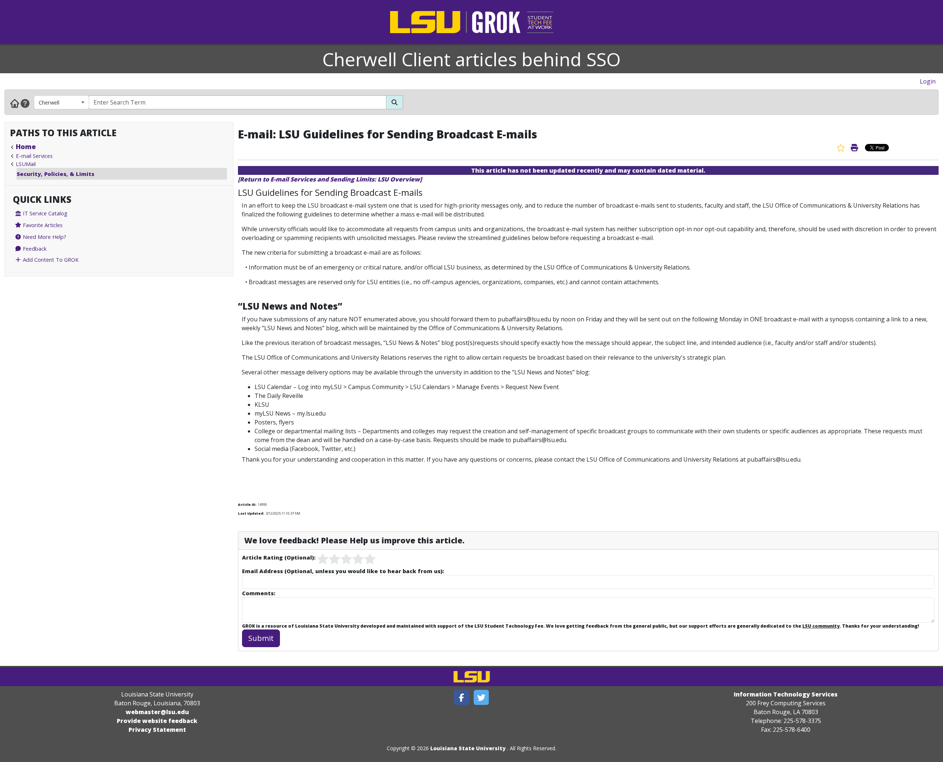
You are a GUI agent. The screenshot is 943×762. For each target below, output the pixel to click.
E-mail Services (34, 155)
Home (26, 146)
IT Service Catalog (44, 213)
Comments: (258, 593)
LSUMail (26, 163)
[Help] (25, 103)
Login (928, 81)
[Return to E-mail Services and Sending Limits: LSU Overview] (330, 179)
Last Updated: (251, 513)
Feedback (33, 248)
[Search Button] (394, 102)
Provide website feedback (157, 721)
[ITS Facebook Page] (461, 697)
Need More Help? (43, 236)
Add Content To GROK (49, 259)
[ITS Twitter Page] (481, 697)
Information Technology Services (786, 694)
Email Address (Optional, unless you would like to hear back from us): (343, 571)
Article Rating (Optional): (278, 557)
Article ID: (247, 504)
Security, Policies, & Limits (55, 173)
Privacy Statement (157, 730)
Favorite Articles (42, 225)
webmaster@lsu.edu (157, 712)
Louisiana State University (468, 748)
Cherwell (49, 102)
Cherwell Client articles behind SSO (471, 59)
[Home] (14, 103)
